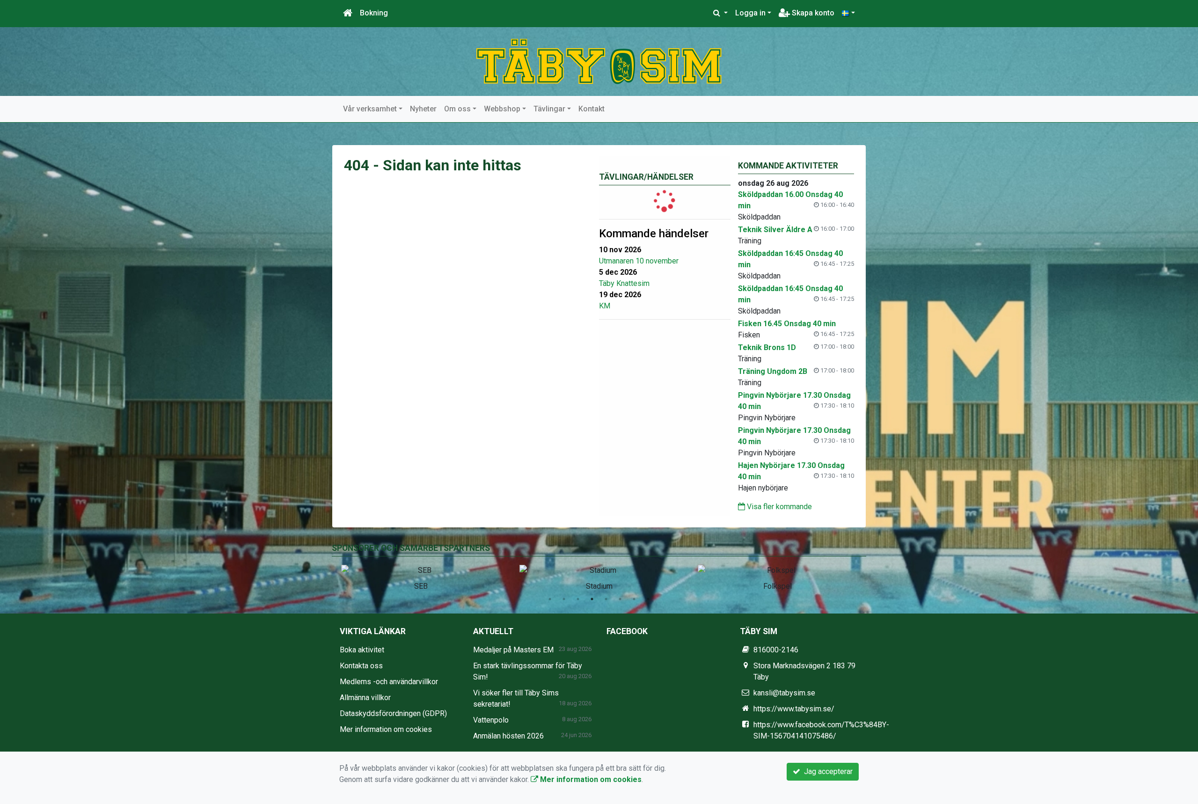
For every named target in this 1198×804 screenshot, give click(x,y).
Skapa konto (812, 12)
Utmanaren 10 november (639, 260)
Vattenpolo (491, 720)
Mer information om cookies (386, 729)
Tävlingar (549, 108)
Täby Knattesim (624, 283)
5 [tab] (606, 599)
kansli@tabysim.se (784, 692)
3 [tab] (578, 599)
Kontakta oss (361, 665)
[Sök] (720, 13)
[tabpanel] (421, 576)
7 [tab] (634, 599)
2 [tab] (564, 599)
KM (604, 305)
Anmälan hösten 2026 (508, 735)
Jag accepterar (826, 771)
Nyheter (423, 108)
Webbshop (502, 108)
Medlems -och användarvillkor (389, 681)
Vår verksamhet (370, 108)
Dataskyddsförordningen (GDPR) (393, 713)
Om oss (457, 108)
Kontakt (591, 108)
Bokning (374, 12)
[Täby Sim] (599, 61)
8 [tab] (648, 599)
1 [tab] (550, 599)
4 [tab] (592, 599)
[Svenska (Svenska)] (848, 13)
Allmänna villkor (365, 697)
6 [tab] (620, 599)
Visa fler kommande (778, 506)
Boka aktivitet (362, 649)
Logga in (750, 12)
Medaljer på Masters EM (513, 649)
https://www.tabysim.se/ (793, 708)
